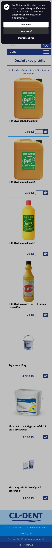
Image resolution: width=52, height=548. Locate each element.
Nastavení (26, 31)
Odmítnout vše (26, 37)
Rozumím (26, 24)
